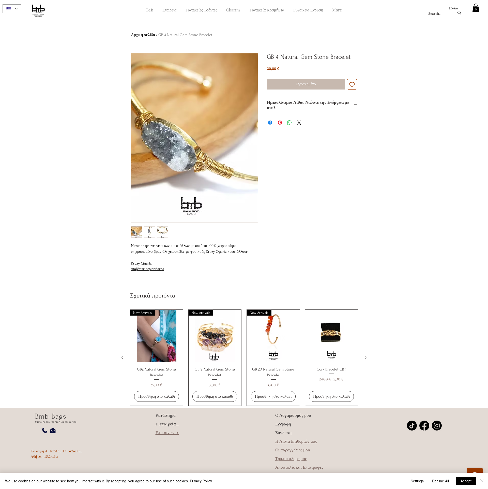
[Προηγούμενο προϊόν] (122, 357)
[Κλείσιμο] (482, 481)
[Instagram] (437, 426)
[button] (475, 8)
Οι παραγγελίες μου (292, 450)
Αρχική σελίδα (143, 35)
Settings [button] (417, 480)
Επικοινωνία (167, 432)
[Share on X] (299, 123)
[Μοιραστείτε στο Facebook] (270, 123)
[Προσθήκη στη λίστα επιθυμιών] (352, 84)
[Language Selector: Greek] (12, 8)
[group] (244, 357)
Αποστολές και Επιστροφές (299, 467)
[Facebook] (424, 426)
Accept (466, 480)
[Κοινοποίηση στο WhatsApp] (289, 123)
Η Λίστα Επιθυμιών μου (296, 441)
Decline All (440, 480)
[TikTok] (412, 426)
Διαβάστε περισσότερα (147, 269)
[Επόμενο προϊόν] (365, 357)
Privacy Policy (201, 480)
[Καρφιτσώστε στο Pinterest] (280, 123)
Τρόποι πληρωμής (291, 458)
